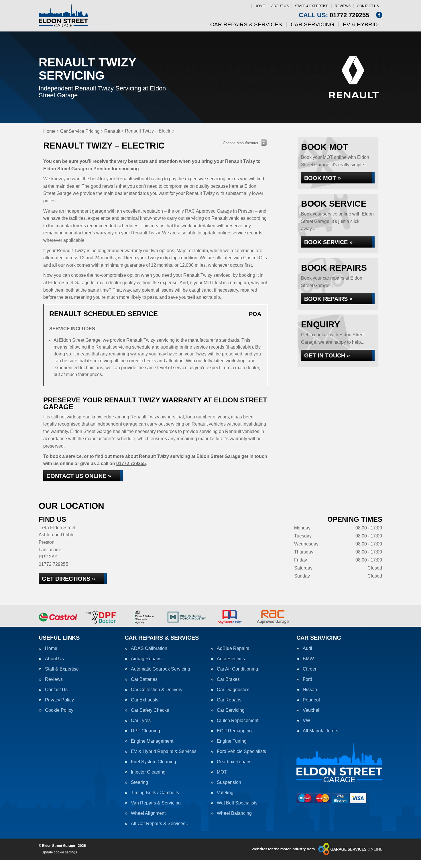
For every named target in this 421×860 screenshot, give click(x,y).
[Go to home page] (63, 15)
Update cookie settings (59, 852)
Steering (139, 782)
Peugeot (311, 700)
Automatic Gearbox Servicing (160, 669)
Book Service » (328, 242)
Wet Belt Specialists (237, 803)
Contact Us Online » (78, 476)
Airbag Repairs (146, 659)
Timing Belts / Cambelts (155, 792)
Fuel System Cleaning (153, 762)
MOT (222, 772)
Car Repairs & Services (246, 24)
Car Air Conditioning (237, 669)
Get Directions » (68, 579)
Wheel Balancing (234, 813)
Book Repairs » (328, 299)
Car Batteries (144, 679)
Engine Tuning (232, 741)
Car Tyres (141, 720)
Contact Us (368, 6)
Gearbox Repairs (234, 762)
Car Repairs (229, 700)
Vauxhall (311, 710)
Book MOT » (322, 178)
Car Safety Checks (150, 710)
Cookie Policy (59, 710)
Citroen (310, 669)
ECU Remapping (234, 731)
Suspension (229, 782)
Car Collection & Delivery (156, 689)
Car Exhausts (144, 700)
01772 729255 (334, 15)
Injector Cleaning (148, 772)
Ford (307, 679)
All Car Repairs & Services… (160, 823)
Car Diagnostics (233, 689)
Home (260, 6)
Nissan (310, 689)
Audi (307, 648)
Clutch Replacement (237, 720)
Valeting (225, 792)
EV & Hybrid (360, 24)
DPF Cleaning (145, 731)
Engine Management (152, 741)
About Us (280, 6)
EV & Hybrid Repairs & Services (163, 751)
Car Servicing (312, 24)
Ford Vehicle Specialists (241, 751)
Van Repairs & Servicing (156, 803)
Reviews (343, 6)
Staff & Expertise (311, 6)
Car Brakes (228, 679)
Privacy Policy (59, 700)
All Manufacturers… (323, 731)
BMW (308, 659)
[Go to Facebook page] (379, 15)
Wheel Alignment (148, 813)
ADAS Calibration (149, 648)
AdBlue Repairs (233, 648)
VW (306, 720)
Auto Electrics (231, 659)
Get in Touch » (327, 355)
